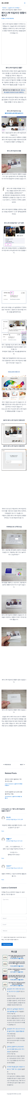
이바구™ (8, 866)
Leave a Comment (9, 783)
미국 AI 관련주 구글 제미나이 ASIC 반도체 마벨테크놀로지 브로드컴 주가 (17, 963)
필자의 (7, 113)
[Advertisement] (14, 49)
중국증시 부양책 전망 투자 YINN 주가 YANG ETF (16, 970)
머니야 (8, 817)
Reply (2, 831)
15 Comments (8, 796)
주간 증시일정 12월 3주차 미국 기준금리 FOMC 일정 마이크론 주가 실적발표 (16, 977)
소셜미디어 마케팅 (18, 783)
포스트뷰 (5, 3)
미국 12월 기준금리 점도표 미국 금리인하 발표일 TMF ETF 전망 (16, 956)
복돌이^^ (9, 839)
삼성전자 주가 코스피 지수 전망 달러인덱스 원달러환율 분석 (16, 1031)
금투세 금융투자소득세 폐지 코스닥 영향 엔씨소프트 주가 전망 (15, 1049)
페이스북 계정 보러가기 (16, 113)
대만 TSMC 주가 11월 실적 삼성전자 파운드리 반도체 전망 (16, 983)
